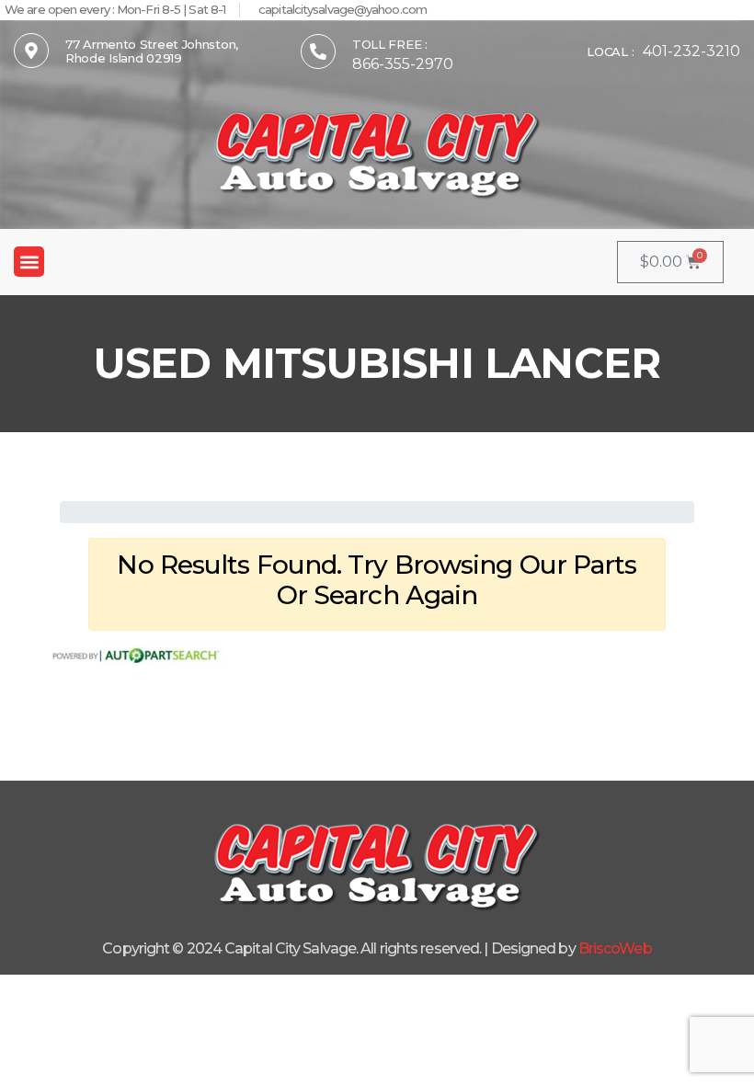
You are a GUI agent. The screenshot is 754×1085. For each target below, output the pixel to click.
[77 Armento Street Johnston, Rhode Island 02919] (31, 50)
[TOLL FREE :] (318, 51)
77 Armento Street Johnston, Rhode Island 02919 (151, 51)
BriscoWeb (615, 948)
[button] (29, 261)
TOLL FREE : (390, 44)
